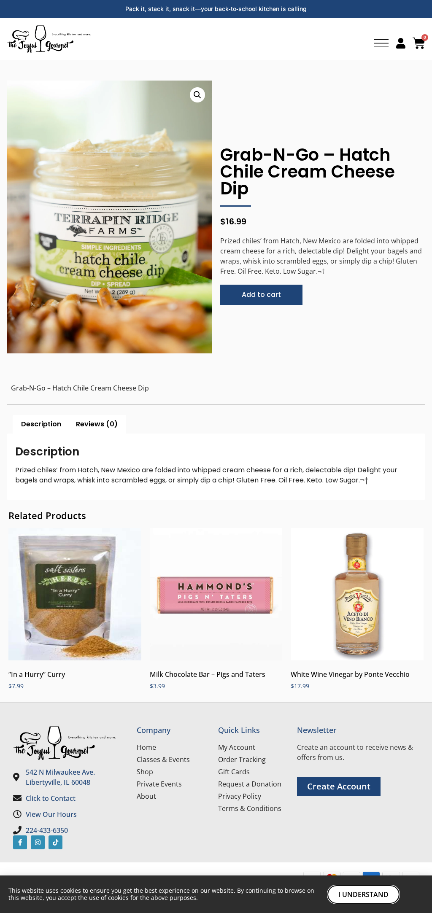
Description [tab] (41, 424)
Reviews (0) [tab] (97, 424)
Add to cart (261, 294)
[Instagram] (38, 842)
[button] (197, 94)
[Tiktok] (55, 842)
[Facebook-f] (20, 842)
